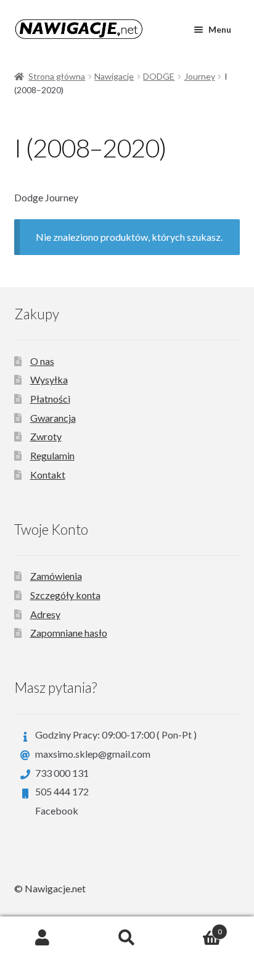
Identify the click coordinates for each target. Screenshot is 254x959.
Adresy (45, 614)
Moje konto (42, 938)
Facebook (56, 810)
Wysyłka (49, 379)
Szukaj (126, 938)
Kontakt (47, 474)
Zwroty (46, 436)
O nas (42, 361)
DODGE (158, 76)
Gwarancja (53, 418)
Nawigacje (114, 76)
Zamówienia (56, 576)
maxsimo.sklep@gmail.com (92, 754)
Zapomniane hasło (68, 633)
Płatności (50, 398)
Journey (199, 76)
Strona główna (56, 76)
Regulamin (52, 455)
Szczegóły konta (65, 595)
